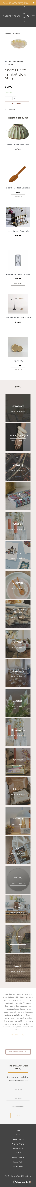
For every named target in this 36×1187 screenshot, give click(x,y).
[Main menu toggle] (33, 16)
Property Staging (18, 1144)
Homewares (16, 33)
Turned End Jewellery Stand (18, 317)
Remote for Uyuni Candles (18, 274)
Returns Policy (18, 1162)
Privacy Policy (18, 1166)
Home (18, 1130)
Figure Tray (18, 361)
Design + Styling (18, 1139)
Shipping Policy (18, 1157)
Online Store (18, 1148)
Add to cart (17, 103)
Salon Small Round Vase (18, 145)
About (18, 1135)
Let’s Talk (18, 1153)
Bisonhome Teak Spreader (18, 188)
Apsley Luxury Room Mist (18, 231)
